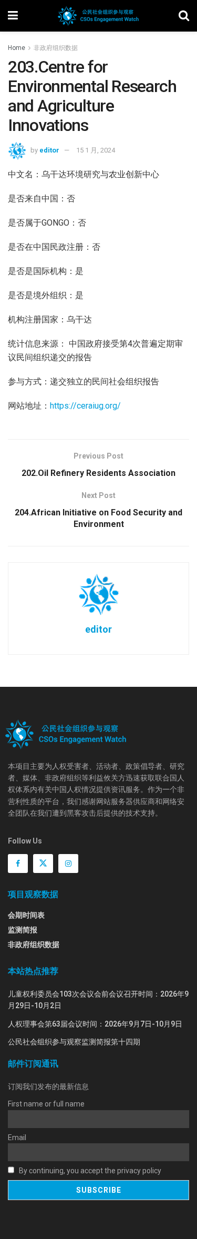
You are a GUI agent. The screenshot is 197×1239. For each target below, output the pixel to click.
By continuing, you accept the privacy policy (89, 1170)
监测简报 (22, 930)
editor (49, 150)
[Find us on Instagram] (68, 863)
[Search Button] (184, 16)
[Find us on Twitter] (43, 863)
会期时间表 (26, 915)
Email (17, 1137)
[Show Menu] (13, 16)
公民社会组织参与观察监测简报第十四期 (74, 1042)
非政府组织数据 (56, 48)
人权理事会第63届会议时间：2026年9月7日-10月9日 (95, 1024)
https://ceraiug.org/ (85, 406)
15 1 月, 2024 (95, 150)
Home (16, 48)
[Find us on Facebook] (18, 863)
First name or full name (46, 1104)
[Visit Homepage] (98, 15)
